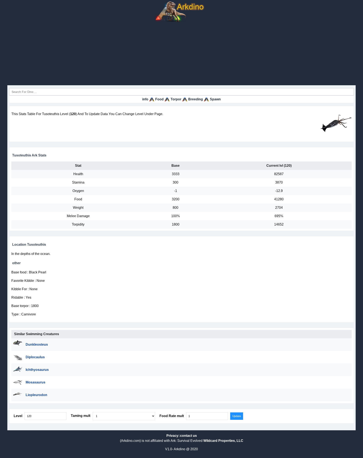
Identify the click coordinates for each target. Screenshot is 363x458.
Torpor (176, 99)
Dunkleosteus (37, 344)
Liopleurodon (36, 395)
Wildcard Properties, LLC (223, 440)
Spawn (215, 99)
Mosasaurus (35, 382)
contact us (188, 435)
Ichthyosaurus (37, 369)
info (145, 99)
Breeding (195, 99)
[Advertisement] (181, 53)
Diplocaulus (35, 357)
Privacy (172, 435)
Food (159, 99)
